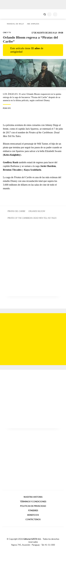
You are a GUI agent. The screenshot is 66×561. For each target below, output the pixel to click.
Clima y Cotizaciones (39, 14)
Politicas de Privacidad (33, 506)
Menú (62, 14)
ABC (8, 13)
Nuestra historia (33, 497)
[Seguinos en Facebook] (28, 548)
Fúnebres (33, 511)
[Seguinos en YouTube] (35, 548)
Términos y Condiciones (33, 502)
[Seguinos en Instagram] (38, 548)
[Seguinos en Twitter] (32, 548)
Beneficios (33, 515)
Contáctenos (33, 519)
